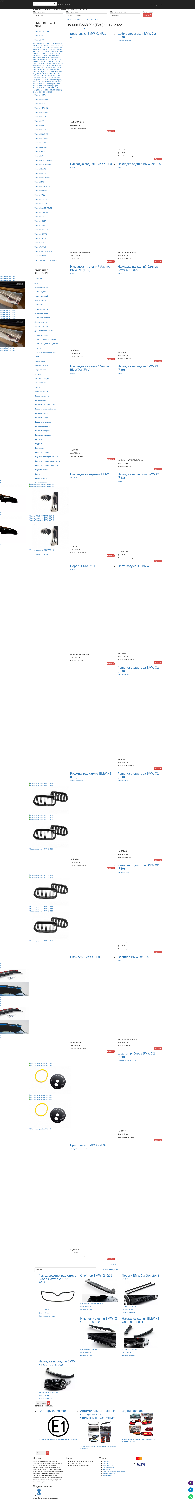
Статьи (105, 1463)
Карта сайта (107, 1476)
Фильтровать (148, 12)
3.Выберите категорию (118, 12)
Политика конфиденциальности (113, 1471)
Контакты (106, 1469)
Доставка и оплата (109, 1465)
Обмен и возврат (108, 1467)
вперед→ (115, 1264)
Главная (69, 20)
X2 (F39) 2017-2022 (91, 20)
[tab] (48, 31)
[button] (154, 4)
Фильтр (147, 15)
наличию (89, 29)
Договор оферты (108, 1474)
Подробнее (158, 159)
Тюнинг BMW (78, 20)
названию (80, 29)
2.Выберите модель (73, 12)
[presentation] (120, 96)
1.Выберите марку (39, 12)
